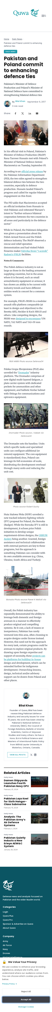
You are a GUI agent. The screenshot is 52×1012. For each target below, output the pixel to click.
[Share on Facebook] (15, 113)
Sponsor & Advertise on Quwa (18, 924)
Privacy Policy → (9, 984)
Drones (6, 953)
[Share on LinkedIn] (29, 113)
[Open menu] (43, 16)
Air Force (7, 945)
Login (5, 911)
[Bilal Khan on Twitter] (31, 755)
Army (5, 941)
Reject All (26, 991)
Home (6, 39)
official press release (32, 171)
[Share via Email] (37, 113)
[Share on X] (22, 113)
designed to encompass (28, 318)
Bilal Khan (20, 101)
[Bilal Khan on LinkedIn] (35, 755)
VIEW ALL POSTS (18, 754)
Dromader (23, 372)
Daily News (17, 39)
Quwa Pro (8, 920)
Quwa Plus (8, 915)
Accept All (26, 999)
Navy (5, 949)
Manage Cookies (26, 1006)
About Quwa (9, 928)
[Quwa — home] (26, 16)
